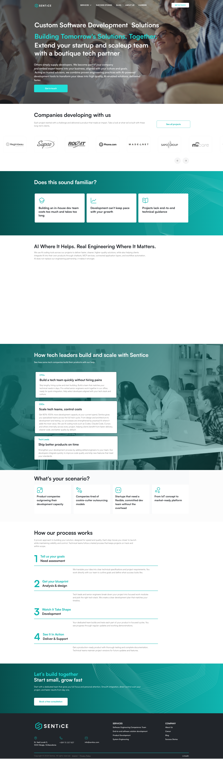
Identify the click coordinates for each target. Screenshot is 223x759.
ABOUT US (129, 5)
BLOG (118, 5)
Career (168, 731)
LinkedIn (185, 756)
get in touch (180, 5)
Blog (167, 735)
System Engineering (121, 739)
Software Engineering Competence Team (129, 727)
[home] (43, 5)
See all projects (173, 124)
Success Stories (171, 739)
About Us (169, 727)
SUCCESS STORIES (104, 5)
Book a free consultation (50, 701)
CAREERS (142, 5)
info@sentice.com (92, 742)
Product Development (121, 735)
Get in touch (51, 88)
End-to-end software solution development (130, 731)
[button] (86, 5)
